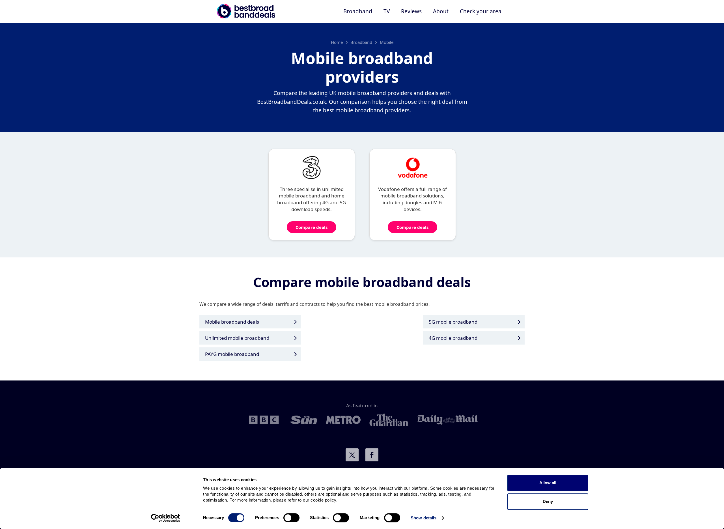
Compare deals (311, 227)
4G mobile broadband (453, 338)
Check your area (480, 11)
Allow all (547, 482)
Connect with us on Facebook (371, 454)
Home (337, 42)
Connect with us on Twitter (352, 454)
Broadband (361, 42)
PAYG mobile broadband (232, 354)
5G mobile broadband (453, 322)
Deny (548, 501)
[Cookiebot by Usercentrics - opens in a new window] (165, 518)
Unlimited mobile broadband (237, 338)
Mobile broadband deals (232, 322)
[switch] (291, 517)
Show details (423, 517)
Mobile (386, 42)
